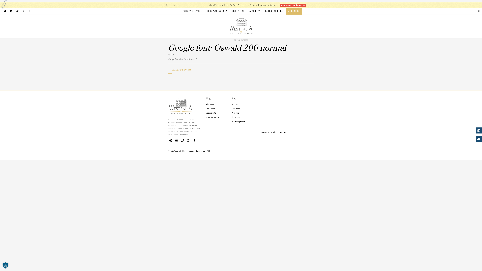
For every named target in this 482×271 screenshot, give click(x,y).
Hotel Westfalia (191, 11)
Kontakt (235, 104)
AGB (208, 151)
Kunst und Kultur (212, 108)
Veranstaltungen (212, 117)
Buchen (295, 11)
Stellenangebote (238, 121)
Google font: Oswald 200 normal (227, 48)
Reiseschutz (236, 117)
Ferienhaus (238, 11)
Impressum (190, 151)
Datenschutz (200, 151)
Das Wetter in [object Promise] (273, 132)
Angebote (255, 11)
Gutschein (236, 108)
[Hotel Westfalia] (241, 32)
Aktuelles (235, 113)
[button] (5, 265)
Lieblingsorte (211, 113)
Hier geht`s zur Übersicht (293, 5)
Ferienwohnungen (217, 11)
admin (171, 55)
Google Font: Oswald (181, 70)
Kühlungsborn (274, 11)
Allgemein (210, 104)
